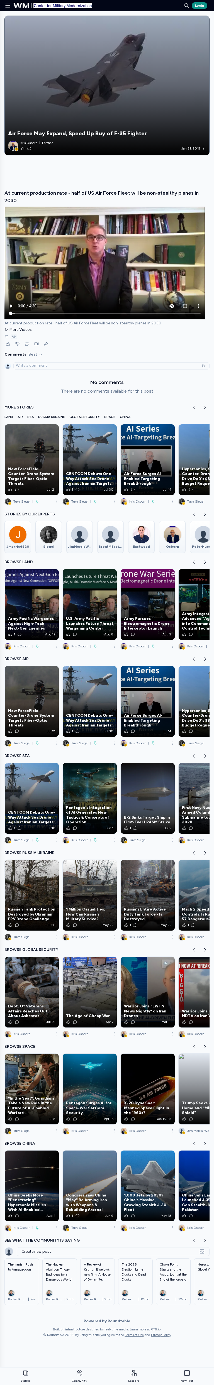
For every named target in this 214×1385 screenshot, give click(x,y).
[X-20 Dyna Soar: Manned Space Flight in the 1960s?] (148, 1089)
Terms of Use (134, 1335)
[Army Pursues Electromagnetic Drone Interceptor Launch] (148, 604)
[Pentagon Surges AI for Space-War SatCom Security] (90, 1089)
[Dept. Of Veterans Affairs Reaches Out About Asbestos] (32, 992)
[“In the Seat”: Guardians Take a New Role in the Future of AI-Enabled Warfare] (32, 1089)
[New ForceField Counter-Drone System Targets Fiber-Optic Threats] (32, 459)
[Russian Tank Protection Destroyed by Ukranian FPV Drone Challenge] (32, 895)
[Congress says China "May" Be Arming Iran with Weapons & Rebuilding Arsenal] (90, 1186)
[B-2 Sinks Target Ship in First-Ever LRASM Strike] (148, 798)
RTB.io (155, 1329)
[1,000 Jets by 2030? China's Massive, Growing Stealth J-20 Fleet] (148, 1186)
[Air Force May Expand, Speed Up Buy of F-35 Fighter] (107, 85)
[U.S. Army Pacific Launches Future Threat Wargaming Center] (90, 604)
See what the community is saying (42, 1240)
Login (199, 6)
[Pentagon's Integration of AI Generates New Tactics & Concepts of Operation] (90, 798)
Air (14, 337)
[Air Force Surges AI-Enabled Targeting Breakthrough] (148, 459)
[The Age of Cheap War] (90, 992)
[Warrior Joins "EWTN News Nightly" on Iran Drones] (148, 992)
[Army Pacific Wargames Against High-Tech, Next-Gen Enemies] (32, 604)
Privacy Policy (161, 1335)
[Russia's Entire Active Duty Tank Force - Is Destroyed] (148, 895)
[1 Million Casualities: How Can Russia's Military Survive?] (90, 895)
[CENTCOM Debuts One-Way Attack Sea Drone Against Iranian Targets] (90, 459)
